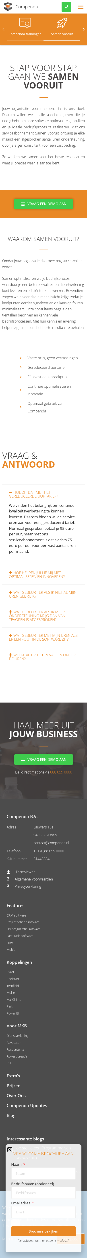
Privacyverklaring (27, 886)
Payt (9, 1006)
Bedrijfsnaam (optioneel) (32, 1183)
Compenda (27, 7)
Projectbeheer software (23, 922)
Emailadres (21, 1203)
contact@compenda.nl (51, 842)
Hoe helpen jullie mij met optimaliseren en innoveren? (37, 574)
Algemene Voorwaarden (33, 879)
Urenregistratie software (24, 929)
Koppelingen (19, 962)
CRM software (16, 915)
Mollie (11, 992)
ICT (9, 1063)
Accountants (15, 1049)
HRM (10, 943)
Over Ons (16, 1096)
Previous (3, 29)
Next (83, 29)
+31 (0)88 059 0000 (48, 851)
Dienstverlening (17, 1035)
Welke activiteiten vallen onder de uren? (42, 656)
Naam (17, 1164)
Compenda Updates (27, 1105)
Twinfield (13, 986)
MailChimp (14, 999)
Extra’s (13, 1076)
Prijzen (14, 1086)
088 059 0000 (61, 772)
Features (15, 905)
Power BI (13, 1013)
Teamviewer (25, 871)
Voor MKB (17, 1026)
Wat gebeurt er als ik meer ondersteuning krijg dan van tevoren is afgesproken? (37, 615)
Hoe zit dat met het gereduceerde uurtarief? (33, 494)
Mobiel (11, 949)
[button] (43, 494)
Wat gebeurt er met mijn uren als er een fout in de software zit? (43, 637)
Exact (10, 972)
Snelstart (13, 979)
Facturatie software (20, 936)
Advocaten (14, 1042)
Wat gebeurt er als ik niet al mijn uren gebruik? (43, 594)
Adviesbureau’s (17, 1056)
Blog (11, 1115)
